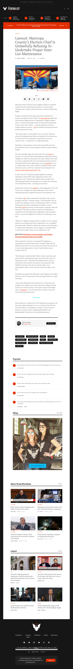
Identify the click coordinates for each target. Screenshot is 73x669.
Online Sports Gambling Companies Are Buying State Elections (49, 535)
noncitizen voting (21, 342)
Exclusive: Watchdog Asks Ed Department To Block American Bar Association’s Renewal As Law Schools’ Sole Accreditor (23, 577)
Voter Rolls (19, 346)
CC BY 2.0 (55, 90)
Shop (15, 413)
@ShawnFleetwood (27, 324)
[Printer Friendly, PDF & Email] (48, 99)
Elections (51, 336)
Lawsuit (43, 339)
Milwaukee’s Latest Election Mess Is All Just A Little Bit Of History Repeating (50, 508)
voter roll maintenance (46, 342)
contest (23, 207)
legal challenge (45, 118)
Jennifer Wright (33, 339)
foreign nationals (21, 339)
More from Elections (21, 484)
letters (50, 154)
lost (35, 127)
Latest (14, 551)
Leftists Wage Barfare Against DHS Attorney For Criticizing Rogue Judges (49, 607)
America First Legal (32, 336)
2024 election (20, 336)
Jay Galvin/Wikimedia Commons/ (46, 90)
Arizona (43, 336)
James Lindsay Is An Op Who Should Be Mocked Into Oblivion (22, 607)
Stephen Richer (32, 342)
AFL (25, 198)
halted (35, 188)
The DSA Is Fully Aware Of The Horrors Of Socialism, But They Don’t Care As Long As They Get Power (50, 576)
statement (24, 290)
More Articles (51, 323)
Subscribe (50, 660)
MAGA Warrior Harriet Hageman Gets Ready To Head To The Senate (22, 508)
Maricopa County (52, 339)
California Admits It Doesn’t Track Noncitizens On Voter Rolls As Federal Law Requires (22, 536)
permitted (48, 163)
